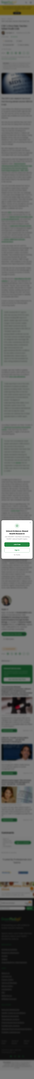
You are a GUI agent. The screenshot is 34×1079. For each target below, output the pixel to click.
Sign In (17, 550)
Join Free (17, 544)
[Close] (30, 522)
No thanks (17, 555)
